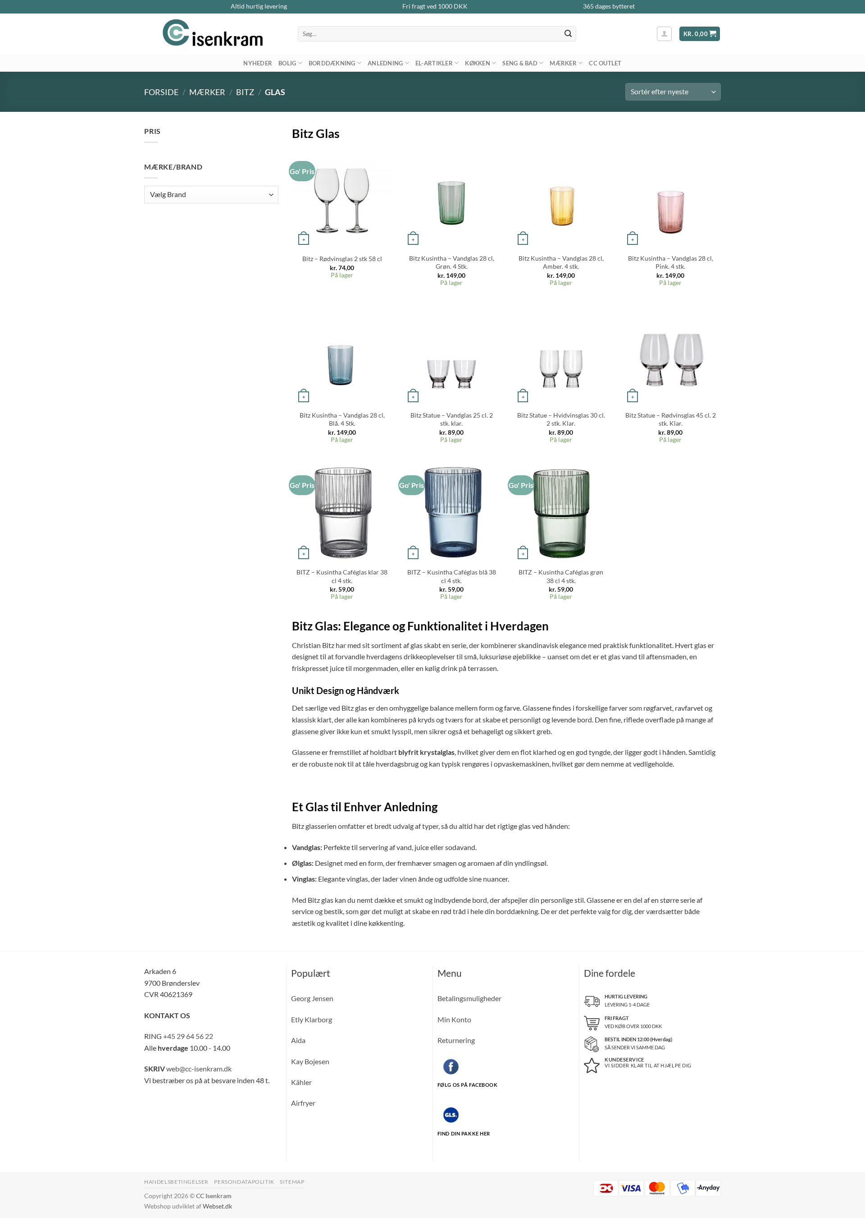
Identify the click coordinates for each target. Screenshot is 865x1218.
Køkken (477, 63)
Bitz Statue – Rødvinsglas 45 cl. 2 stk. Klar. (670, 419)
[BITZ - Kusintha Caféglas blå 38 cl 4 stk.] (451, 512)
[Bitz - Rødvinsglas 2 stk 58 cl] (341, 197)
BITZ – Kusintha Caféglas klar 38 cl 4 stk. (341, 576)
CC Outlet (605, 63)
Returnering (456, 1040)
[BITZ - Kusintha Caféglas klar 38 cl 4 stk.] (341, 512)
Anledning (385, 63)
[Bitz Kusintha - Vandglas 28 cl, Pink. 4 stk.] (670, 197)
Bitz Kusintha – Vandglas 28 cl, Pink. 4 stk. (670, 262)
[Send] (568, 33)
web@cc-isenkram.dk (199, 1068)
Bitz (245, 92)
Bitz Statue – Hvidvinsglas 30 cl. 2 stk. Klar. (561, 419)
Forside (161, 92)
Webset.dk (217, 1206)
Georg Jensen (312, 998)
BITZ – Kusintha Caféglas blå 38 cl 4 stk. (451, 576)
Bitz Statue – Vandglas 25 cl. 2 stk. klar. (451, 419)
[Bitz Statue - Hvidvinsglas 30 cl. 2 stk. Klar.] (561, 354)
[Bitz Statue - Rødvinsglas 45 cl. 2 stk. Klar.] (670, 354)
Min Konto (454, 1019)
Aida (298, 1040)
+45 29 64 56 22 (188, 1036)
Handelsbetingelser (176, 1181)
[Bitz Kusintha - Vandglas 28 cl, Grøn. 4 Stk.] (451, 197)
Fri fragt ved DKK (435, 6)
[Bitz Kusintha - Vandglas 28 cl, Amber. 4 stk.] (561, 197)
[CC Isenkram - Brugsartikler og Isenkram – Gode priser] (214, 34)
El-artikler (434, 63)
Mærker (563, 63)
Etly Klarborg (311, 1019)
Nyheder (257, 63)
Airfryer (303, 1102)
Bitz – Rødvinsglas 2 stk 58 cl (342, 258)
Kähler (301, 1082)
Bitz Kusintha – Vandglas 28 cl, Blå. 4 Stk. (342, 419)
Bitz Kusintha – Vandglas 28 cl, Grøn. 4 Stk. (451, 262)
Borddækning (332, 63)
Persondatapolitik (244, 1181)
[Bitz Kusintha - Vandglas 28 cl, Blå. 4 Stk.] (341, 354)
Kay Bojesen (310, 1061)
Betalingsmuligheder (469, 998)
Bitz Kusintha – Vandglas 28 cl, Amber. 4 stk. (561, 262)
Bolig (287, 63)
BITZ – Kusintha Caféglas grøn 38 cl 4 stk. (561, 576)
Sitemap (292, 1181)
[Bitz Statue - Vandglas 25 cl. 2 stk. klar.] (451, 354)
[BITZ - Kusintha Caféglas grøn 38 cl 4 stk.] (561, 512)
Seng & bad (519, 63)
